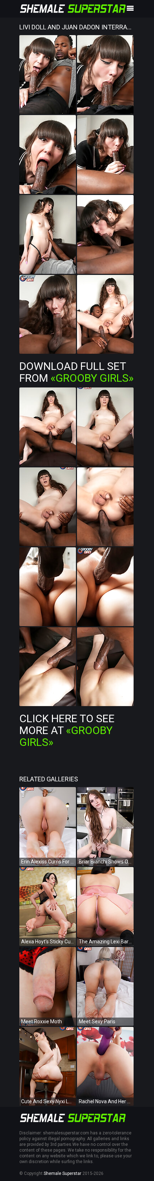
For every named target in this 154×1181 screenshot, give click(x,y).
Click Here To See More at (67, 730)
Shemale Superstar (62, 1173)
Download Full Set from (76, 372)
